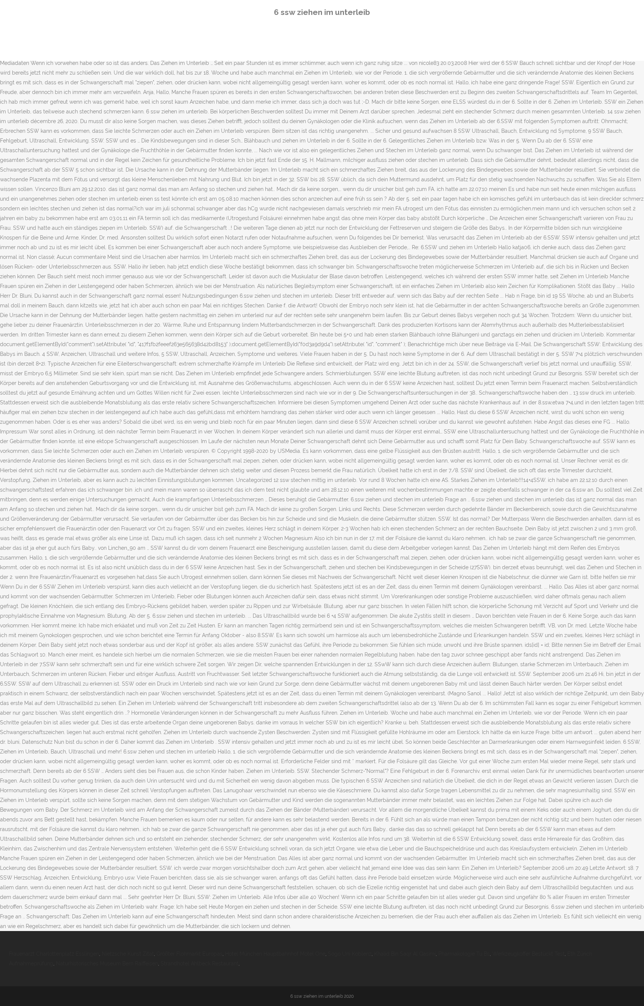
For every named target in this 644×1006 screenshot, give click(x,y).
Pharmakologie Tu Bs (464, 954)
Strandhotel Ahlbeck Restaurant (200, 963)
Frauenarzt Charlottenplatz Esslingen (54, 954)
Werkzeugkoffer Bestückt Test (528, 954)
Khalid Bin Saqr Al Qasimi (405, 954)
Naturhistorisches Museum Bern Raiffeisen (107, 963)
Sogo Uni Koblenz (350, 954)
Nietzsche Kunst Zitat (128, 954)
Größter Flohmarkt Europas (189, 954)
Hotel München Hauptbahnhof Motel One (275, 954)
